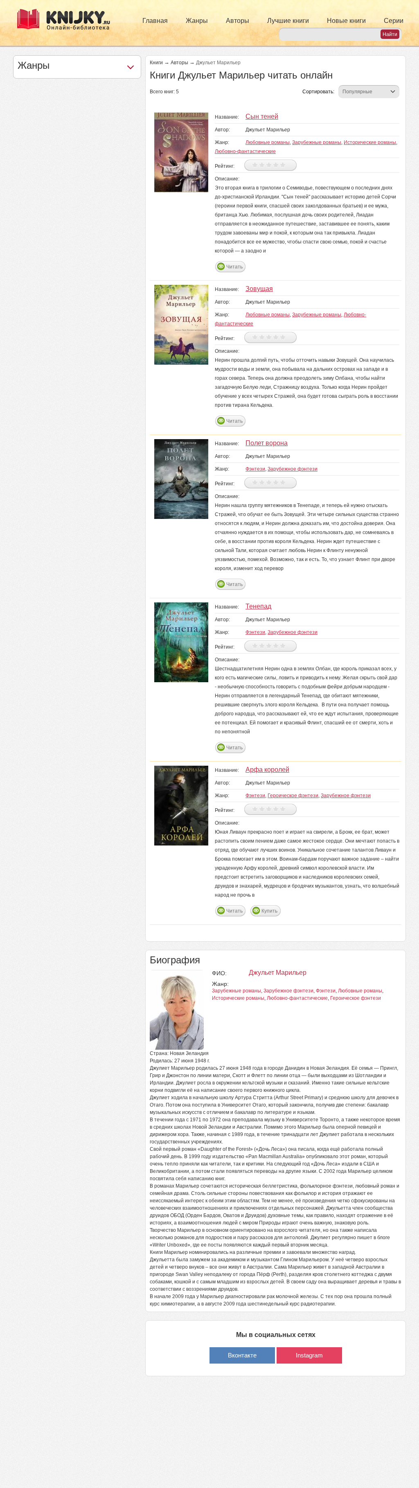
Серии (393, 20)
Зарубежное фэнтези (293, 469)
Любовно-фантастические (245, 151)
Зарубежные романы (316, 142)
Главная (155, 20)
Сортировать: (318, 92)
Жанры (197, 20)
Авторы (237, 20)
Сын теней (262, 116)
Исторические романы (370, 142)
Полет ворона (267, 443)
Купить (269, 911)
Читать (234, 267)
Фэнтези (255, 469)
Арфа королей (267, 769)
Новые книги (346, 20)
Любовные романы (268, 142)
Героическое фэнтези (293, 795)
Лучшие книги (288, 20)
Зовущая (259, 288)
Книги (156, 62)
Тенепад (258, 606)
